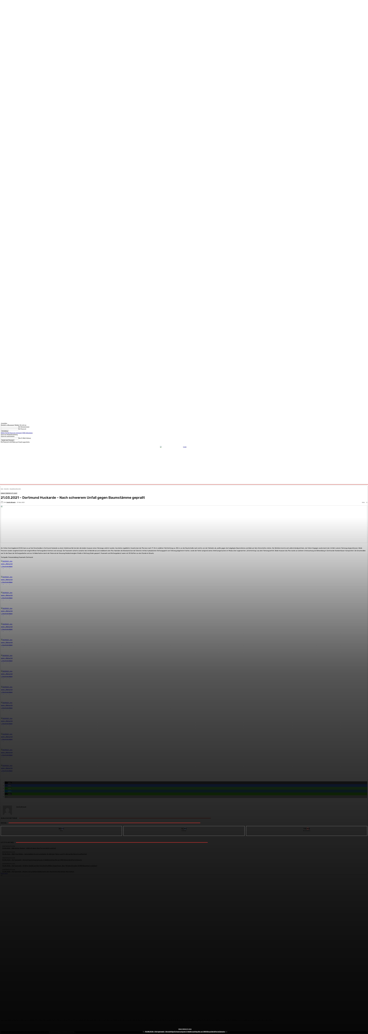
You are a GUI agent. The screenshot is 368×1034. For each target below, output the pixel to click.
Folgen (184, 827)
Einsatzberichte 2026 (185, 1029)
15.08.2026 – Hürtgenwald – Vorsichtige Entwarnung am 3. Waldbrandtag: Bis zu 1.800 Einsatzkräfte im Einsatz (185, 1032)
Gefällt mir (61, 827)
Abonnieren (306, 827)
